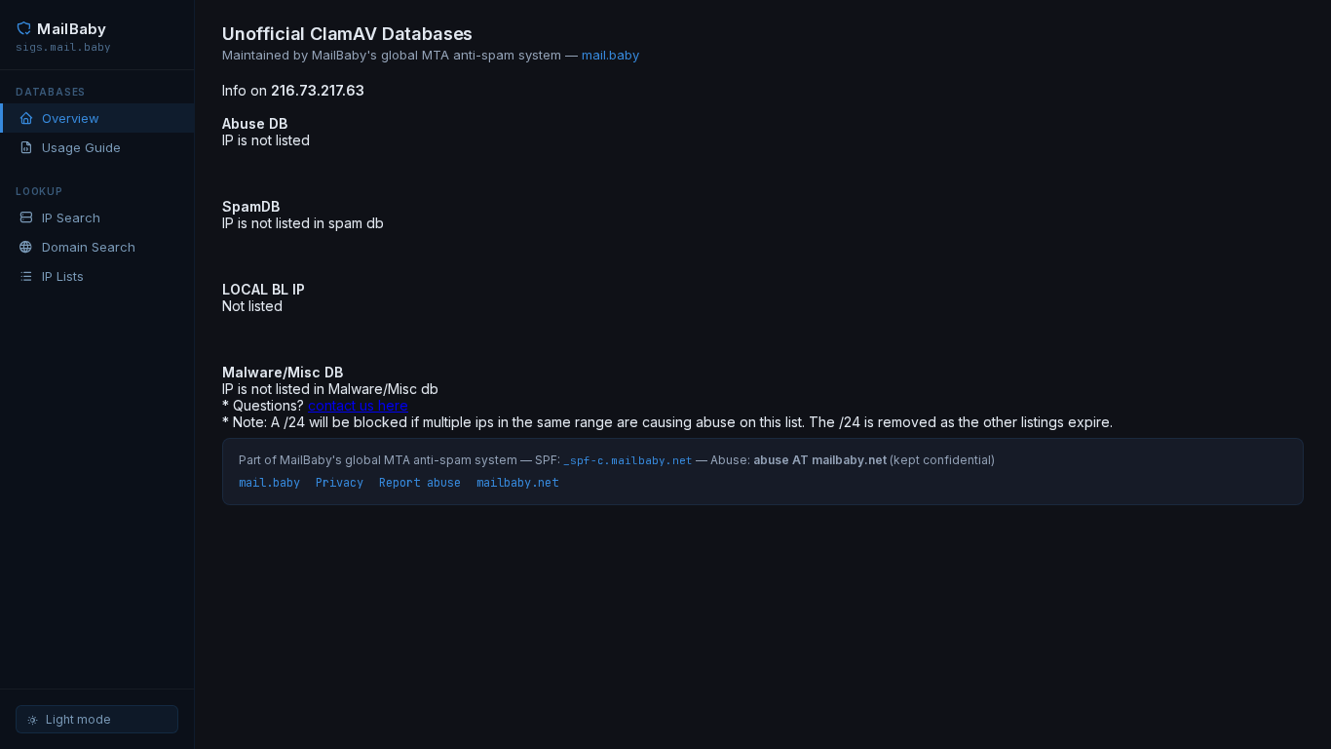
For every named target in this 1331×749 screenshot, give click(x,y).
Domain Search (88, 247)
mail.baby (610, 54)
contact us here (358, 405)
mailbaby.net (517, 483)
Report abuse (420, 483)
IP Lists (63, 276)
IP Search (71, 217)
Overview (70, 118)
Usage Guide (81, 147)
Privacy (339, 483)
